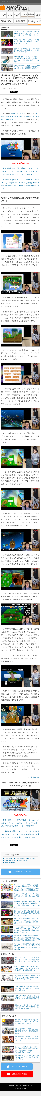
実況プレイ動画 (10, 862)
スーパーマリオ (10, 860)
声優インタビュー (7, 21)
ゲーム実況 (8, 858)
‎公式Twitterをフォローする (22, 872)
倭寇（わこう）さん (19, 113)
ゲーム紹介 (32, 858)
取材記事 (31, 14)
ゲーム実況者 (20, 858)
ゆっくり (24, 14)
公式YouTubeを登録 (19, 1074)
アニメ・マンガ (10, 15)
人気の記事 (3, 15)
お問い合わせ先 (27, 1085)
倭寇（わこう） (24, 860)
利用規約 (11, 1085)
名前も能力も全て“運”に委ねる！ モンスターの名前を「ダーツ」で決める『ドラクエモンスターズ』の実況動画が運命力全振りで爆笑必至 (20, 171)
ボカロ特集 (17, 15)
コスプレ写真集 (38, 15)
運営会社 (18, 1085)
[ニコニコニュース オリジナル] (15, 8)
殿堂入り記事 (20, 21)
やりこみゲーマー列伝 (34, 21)
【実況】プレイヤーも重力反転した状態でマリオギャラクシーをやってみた (20, 116)
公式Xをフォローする (19, 1066)
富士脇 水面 (35, 777)
